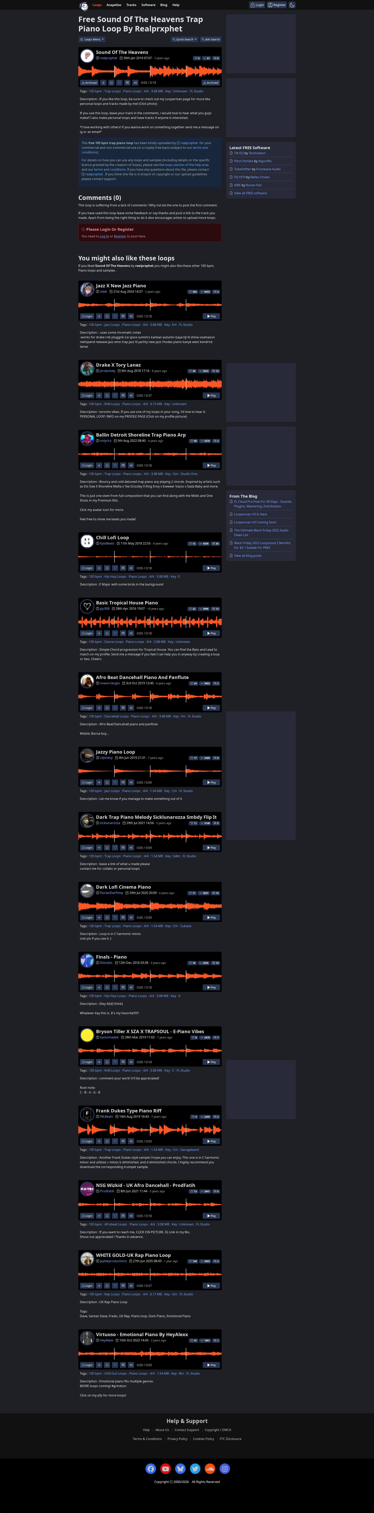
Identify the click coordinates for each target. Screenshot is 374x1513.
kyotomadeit (109, 1037)
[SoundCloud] (210, 1468)
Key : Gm (171, 474)
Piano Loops (132, 91)
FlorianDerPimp (111, 893)
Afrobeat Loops (115, 1224)
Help (175, 5)
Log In (104, 236)
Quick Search (185, 39)
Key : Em (170, 325)
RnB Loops (112, 404)
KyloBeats (107, 543)
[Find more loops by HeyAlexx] (99, 1365)
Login (89, 316)
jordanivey (107, 371)
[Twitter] (195, 1468)
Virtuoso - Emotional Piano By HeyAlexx (142, 1334)
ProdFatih (107, 1191)
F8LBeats (106, 1116)
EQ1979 (239, 177)
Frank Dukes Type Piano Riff (128, 1110)
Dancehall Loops (116, 716)
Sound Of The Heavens (122, 52)
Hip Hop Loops (115, 576)
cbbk (103, 291)
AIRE (237, 185)
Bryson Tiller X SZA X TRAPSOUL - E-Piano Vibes (150, 1031)
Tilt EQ (239, 153)
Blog (163, 5)
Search (212, 39)
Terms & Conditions (147, 1439)
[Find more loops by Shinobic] (99, 987)
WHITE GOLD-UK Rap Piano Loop (133, 1255)
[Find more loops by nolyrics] (99, 465)
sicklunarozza (110, 823)
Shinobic (106, 963)
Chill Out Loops (115, 1373)
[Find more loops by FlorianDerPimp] (99, 917)
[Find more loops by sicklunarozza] (99, 848)
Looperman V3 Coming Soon (255, 522)
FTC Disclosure (230, 1439)
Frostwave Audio (268, 169)
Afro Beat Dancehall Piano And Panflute (142, 677)
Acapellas (114, 5)
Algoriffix (265, 161)
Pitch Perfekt (243, 161)
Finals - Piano (111, 956)
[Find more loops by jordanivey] (99, 395)
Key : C (169, 1070)
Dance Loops (113, 642)
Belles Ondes (260, 177)
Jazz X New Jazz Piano (121, 285)
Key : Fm (179, 716)
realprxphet (108, 58)
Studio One (189, 474)
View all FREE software (250, 193)
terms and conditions (110, 169)
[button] (292, 4)
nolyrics (105, 440)
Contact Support (187, 1430)
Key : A (175, 996)
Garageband (189, 1150)
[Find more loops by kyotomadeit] (99, 1062)
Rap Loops (112, 1294)
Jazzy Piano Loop (115, 751)
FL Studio (196, 91)
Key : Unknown (176, 91)
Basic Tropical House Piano (127, 602)
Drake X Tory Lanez (118, 365)
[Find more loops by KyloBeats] (99, 568)
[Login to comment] (127, 83)
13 (217, 371)
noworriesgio (110, 683)
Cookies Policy (203, 1439)
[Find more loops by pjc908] (99, 633)
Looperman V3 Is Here (250, 514)
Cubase (185, 926)
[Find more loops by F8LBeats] (99, 1141)
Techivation (257, 153)
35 (217, 543)
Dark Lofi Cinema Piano (123, 887)
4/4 (146, 91)
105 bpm (95, 91)
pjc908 (104, 608)
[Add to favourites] (119, 83)
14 (217, 893)
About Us (162, 1430)
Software (148, 5)
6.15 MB (156, 404)
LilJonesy (106, 758)
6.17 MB (156, 1294)
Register (120, 236)
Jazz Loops (112, 325)
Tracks (131, 5)
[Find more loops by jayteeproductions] (99, 1286)
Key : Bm (177, 1373)
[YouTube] (165, 1468)
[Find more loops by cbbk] (99, 316)
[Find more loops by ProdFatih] (99, 1216)
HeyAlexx (106, 1340)
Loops (97, 5)
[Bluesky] (180, 1468)
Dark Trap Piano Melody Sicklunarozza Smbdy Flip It (156, 817)
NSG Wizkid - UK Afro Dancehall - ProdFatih (145, 1185)
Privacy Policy (177, 1439)
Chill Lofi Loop (112, 537)
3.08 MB (157, 91)
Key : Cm (170, 791)
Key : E (175, 576)
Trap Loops (112, 91)
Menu (93, 39)
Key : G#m (172, 856)
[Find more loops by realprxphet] (103, 83)
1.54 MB (156, 791)
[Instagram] (224, 1468)
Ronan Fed (253, 185)
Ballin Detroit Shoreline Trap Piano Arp (141, 434)
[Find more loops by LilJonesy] (99, 782)
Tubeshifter (242, 169)
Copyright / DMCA (218, 1430)
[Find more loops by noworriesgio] (99, 708)
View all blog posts (248, 555)
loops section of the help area (187, 165)
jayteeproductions (113, 1261)
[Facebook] (150, 1468)
